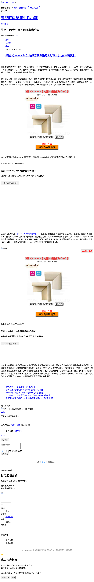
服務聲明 (69, 550)
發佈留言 (5, 454)
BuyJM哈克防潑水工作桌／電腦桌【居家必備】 (25, 393)
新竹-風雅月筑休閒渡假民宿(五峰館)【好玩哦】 (25, 390)
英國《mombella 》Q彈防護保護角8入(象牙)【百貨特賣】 (41, 55)
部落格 (8, 43)
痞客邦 (14, 425)
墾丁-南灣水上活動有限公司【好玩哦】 (21, 387)
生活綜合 (19, 36)
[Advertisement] (27, 205)
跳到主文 (4, 24)
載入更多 (5, 440)
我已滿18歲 (5, 577)
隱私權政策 (60, 550)
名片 (7, 46)
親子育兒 (18, 431)
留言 (19, 425)
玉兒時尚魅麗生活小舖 (19, 18)
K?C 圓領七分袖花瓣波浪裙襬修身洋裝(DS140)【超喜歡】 (29, 395)
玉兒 (3, 412)
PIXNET (29, 550)
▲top (3, 435)
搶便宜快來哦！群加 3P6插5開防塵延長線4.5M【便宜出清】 (30, 398)
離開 (13, 577)
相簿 (7, 40)
